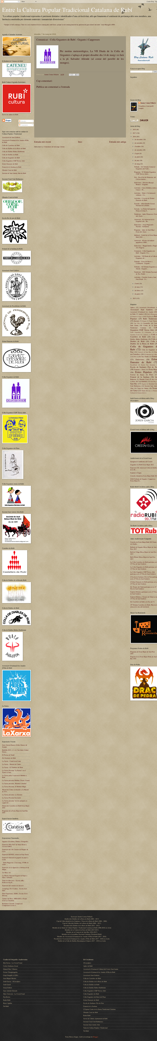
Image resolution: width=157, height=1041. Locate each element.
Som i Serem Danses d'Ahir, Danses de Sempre (14, 746)
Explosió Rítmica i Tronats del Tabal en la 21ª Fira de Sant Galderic (143, 598)
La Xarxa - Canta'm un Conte (11, 761)
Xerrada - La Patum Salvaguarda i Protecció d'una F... (145, 210)
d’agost (137, 153)
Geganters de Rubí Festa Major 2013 (142, 465)
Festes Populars (143, 372)
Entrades (23, 121)
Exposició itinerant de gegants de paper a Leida (15, 858)
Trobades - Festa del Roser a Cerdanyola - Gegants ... (143, 262)
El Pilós (134, 357)
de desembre (139, 139)
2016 (134, 136)
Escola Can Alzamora (148, 365)
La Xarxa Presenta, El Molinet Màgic (14, 786)
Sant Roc (133, 383)
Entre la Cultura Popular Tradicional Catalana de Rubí (67, 10)
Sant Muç (153, 381)
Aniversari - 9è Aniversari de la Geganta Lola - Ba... (144, 220)
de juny (137, 160)
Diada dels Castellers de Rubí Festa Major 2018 (15, 807)
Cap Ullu (137, 323)
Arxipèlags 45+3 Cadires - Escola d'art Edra (14, 890)
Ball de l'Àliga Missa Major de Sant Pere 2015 (143, 553)
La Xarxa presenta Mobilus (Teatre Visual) (16, 780)
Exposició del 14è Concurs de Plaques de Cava (15, 850)
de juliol (137, 157)
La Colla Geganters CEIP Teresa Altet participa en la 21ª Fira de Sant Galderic (143, 573)
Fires (151, 374)
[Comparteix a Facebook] (76, 75)
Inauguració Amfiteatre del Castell (141, 461)
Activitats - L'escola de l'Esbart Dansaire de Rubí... (144, 199)
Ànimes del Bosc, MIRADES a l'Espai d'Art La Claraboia (14, 899)
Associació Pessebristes (147, 307)
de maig (137, 164)
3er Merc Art (6, 872)
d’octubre (138, 146)
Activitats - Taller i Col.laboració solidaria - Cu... (144, 194)
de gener (138, 294)
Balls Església (148, 316)
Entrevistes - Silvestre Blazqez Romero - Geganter (144, 183)
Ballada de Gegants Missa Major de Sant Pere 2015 (143, 548)
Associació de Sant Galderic (11, 137)
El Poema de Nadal (8, 755)
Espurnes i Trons (139, 369)
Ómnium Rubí (141, 393)
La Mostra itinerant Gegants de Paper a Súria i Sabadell (14, 876)
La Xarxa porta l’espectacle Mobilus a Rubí (14, 776)
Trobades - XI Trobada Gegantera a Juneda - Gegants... (145, 268)
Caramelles (146, 323)
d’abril (137, 283)
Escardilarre (133, 365)
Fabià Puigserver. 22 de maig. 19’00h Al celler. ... (15, 863)
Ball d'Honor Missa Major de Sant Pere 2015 (142, 558)
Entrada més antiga (117, 141)
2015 (134, 298)
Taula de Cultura (142, 388)
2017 (134, 133)
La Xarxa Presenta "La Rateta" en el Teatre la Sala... (14, 771)
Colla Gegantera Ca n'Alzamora (140, 332)
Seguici (144, 384)
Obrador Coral (144, 379)
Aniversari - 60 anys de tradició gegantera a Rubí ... (144, 241)
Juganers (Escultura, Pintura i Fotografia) (15, 841)
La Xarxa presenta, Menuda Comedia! (14, 783)
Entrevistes (140, 359)
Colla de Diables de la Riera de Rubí (14, 148)
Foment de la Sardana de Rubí (11, 167)
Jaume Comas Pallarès (148, 103)
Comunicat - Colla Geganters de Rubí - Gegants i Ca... (144, 252)
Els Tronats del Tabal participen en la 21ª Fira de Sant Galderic (143, 588)
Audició (141, 314)
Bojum (144, 321)
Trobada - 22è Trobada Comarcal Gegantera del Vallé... (144, 168)
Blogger (95, 1037)
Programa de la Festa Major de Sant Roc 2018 (15, 812)
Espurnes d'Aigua (135, 473)
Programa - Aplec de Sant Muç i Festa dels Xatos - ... (144, 231)
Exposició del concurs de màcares (13, 885)
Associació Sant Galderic (141, 309)
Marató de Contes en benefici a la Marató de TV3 (15, 791)
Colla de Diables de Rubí (10, 154)
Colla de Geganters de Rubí (11, 158)
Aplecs (132, 307)
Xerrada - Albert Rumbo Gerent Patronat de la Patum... (144, 204)
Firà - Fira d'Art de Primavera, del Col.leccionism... (145, 178)
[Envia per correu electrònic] (70, 75)
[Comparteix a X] (74, 75)
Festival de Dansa (137, 375)
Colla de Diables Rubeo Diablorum (13, 151)
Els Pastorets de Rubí (9, 758)
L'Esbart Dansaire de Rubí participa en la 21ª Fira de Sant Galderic (143, 583)
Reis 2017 (135, 381)
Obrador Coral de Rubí (9, 170)
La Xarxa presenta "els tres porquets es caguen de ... (14, 802)
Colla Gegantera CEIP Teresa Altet (13, 161)
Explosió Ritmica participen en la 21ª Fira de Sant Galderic (143, 593)
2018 (134, 129)
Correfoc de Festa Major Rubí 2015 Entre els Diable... (143, 543)
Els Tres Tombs (144, 356)
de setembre (139, 150)
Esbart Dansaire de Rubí (10, 164)
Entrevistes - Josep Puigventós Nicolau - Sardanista (143, 226)
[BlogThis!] (72, 75)
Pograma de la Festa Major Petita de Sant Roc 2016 (143, 658)
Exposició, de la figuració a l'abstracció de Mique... (15, 868)
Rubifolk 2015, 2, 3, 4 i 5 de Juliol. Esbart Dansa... (15, 751)
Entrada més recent (42, 141)
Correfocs (136, 354)
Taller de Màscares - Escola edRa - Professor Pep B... (13, 881)
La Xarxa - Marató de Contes (11, 764)
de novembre (139, 143)
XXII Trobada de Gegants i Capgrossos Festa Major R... (142, 480)
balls (149, 391)
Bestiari (136, 321)
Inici (80, 141)
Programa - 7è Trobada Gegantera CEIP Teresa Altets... (145, 173)
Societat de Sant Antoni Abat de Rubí (14, 173)
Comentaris (24, 125)
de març (137, 287)
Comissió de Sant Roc (144, 352)
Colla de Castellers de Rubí (11, 145)
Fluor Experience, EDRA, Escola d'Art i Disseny (15, 894)
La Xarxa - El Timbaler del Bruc (12, 767)
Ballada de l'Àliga (136, 316)
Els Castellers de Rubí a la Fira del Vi (142, 602)
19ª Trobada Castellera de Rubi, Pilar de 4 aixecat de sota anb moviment (143, 606)
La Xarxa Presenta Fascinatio (11, 798)
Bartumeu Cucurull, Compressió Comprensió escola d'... (12, 904)
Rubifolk (144, 381)
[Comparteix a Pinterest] (78, 75)
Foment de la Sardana (139, 377)
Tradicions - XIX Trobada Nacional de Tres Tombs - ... (145, 273)
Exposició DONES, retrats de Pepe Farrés (15, 854)
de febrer (138, 290)
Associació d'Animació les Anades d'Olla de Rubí (15, 141)
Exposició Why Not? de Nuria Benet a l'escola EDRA (14, 845)
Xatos (143, 391)
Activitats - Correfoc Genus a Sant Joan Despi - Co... (145, 278)
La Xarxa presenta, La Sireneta (12, 795)
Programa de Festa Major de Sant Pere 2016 (142, 653)
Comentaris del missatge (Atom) (54, 147)
